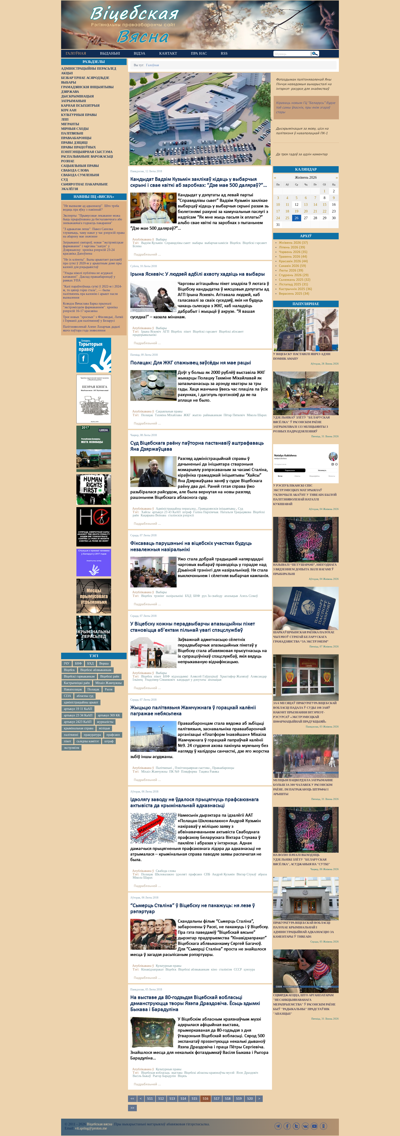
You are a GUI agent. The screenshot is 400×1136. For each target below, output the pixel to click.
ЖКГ (187, 415)
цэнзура (249, 969)
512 (161, 1099)
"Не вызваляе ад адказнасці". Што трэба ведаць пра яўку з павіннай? (91, 207)
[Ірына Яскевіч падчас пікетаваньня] (153, 296)
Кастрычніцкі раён (77, 683)
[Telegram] (278, 1126)
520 (250, 1099)
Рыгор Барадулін (164, 1076)
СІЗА (67, 696)
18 (287, 211)
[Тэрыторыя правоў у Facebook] (93, 355)
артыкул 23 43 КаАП (166, 512)
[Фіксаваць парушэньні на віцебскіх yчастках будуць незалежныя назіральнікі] (153, 572)
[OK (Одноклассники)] (323, 1126)
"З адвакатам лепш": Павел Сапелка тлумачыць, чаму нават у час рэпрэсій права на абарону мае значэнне (94, 232)
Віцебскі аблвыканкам (95, 670)
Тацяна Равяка (209, 771)
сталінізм (225, 969)
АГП (166, 331)
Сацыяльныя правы (169, 411)
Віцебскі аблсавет (231, 331)
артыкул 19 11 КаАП (78, 709)
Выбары (161, 239)
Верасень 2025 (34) (294, 294)
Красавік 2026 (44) (293, 261)
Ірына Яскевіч (151, 331)
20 (306, 211)
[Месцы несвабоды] (93, 449)
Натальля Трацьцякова (235, 512)
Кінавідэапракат (152, 969)
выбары (197, 243)
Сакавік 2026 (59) (292, 266)
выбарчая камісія (216, 243)
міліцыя (104, 728)
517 (216, 1099)
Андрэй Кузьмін (223, 874)
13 (306, 204)
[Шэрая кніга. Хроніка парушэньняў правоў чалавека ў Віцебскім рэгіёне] (93, 399)
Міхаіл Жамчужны (108, 683)
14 (315, 204)
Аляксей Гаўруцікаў (204, 676)
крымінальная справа (78, 728)
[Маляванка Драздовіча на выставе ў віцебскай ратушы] (153, 1032)
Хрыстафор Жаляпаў (234, 676)
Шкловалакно (164, 874)
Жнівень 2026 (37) (293, 243)
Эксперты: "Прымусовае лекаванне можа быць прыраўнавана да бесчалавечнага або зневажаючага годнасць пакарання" (92, 219)
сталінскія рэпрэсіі (181, 515)
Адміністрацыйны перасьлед (176, 508)
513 (172, 1099)
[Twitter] (296, 1126)
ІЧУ (66, 663)
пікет (67, 741)
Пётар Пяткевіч (234, 415)
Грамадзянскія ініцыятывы (216, 508)
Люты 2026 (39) (291, 270)
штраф (108, 741)
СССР (238, 969)
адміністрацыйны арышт (81, 702)
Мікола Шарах (257, 415)
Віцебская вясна (99, 1124)
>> (132, 1108)
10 (278, 204)
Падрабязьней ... (147, 254)
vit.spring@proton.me (91, 1128)
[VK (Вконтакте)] (305, 1126)
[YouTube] (314, 1126)
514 (183, 1099)
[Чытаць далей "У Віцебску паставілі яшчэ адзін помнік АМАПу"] (305, 330)
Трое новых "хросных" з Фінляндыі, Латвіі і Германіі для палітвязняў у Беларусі (93, 318)
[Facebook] (287, 1126)
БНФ (78, 663)
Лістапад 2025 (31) (293, 284)
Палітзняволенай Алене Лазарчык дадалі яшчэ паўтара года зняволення (91, 328)
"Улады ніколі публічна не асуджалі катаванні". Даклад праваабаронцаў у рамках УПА (89, 276)
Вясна (142, 36)
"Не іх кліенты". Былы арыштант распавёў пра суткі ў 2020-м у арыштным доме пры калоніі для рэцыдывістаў (92, 263)
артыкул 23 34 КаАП (78, 715)
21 (315, 211)
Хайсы (145, 512)
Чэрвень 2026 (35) (293, 252)
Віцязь (182, 1076)
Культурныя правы (168, 965)
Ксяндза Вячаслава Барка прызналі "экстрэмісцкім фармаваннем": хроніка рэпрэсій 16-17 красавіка (90, 307)
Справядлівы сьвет (178, 243)
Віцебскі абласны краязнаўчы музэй (209, 1072)
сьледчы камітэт (88, 741)
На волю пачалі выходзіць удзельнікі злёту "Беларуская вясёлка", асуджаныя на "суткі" (301, 859)
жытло (196, 415)
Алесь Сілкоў (249, 596)
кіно (214, 969)
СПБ (207, 874)
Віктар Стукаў (246, 874)
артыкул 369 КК (109, 715)
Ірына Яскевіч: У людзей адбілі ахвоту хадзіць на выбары (197, 274)
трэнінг (159, 596)
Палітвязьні (164, 768)
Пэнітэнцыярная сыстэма (192, 768)
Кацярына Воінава (153, 515)
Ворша (104, 663)
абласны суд (85, 696)
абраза (262, 874)
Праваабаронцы (223, 768)
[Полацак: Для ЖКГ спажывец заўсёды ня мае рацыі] (153, 385)
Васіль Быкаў (142, 1076)
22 (324, 211)
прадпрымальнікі (144, 335)
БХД (90, 663)
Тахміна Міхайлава (168, 415)
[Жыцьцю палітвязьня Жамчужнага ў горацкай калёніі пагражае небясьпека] (153, 736)
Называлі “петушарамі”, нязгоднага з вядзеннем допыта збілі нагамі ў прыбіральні (305, 569)
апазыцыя (231, 596)
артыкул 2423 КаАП (77, 722)
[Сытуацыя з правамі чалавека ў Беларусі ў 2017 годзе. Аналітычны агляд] (93, 562)
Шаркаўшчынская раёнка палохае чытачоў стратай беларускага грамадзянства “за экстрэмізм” (303, 636)
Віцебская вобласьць (155, 1072)
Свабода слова (166, 871)
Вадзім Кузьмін (152, 243)
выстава (177, 1072)
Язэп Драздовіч (247, 1072)
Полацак (93, 689)
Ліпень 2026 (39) (292, 247)
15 (324, 204)
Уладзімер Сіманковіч (160, 679)
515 (194, 1099)
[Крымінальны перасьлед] (93, 633)
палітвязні (71, 735)
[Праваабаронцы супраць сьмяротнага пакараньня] (93, 527)
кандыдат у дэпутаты (191, 679)
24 (278, 218)
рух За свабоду (212, 596)
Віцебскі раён (109, 676)
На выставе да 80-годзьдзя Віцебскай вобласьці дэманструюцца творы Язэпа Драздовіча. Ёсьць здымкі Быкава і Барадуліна (195, 1004)
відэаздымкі (180, 676)
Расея (108, 689)
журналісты (105, 722)
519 (239, 1099)
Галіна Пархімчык (206, 512)
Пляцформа (189, 771)
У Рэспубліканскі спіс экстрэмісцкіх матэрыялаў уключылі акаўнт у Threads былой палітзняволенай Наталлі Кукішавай (305, 495)
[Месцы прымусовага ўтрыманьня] (93, 596)
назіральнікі (174, 596)
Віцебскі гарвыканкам (79, 676)
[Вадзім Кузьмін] (153, 208)
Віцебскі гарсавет (255, 243)
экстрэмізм (71, 747)
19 (296, 211)
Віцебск (69, 670)
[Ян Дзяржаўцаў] (153, 472)
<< (132, 1099)
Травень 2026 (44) (293, 257)
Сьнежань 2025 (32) (294, 280)
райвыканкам (212, 415)
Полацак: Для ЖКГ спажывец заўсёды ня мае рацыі (190, 363)
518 (228, 1099)
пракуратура (92, 735)
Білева (137, 246)
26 (296, 218)
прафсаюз (113, 735)
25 (287, 218)
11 (287, 204)
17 (278, 211)
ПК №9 (174, 771)
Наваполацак (73, 689)
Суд (240, 508)
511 (150, 1099)
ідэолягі (181, 874)
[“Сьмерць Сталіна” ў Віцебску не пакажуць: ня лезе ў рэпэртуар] (153, 934)
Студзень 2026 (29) (294, 275)
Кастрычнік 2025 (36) (295, 289)
